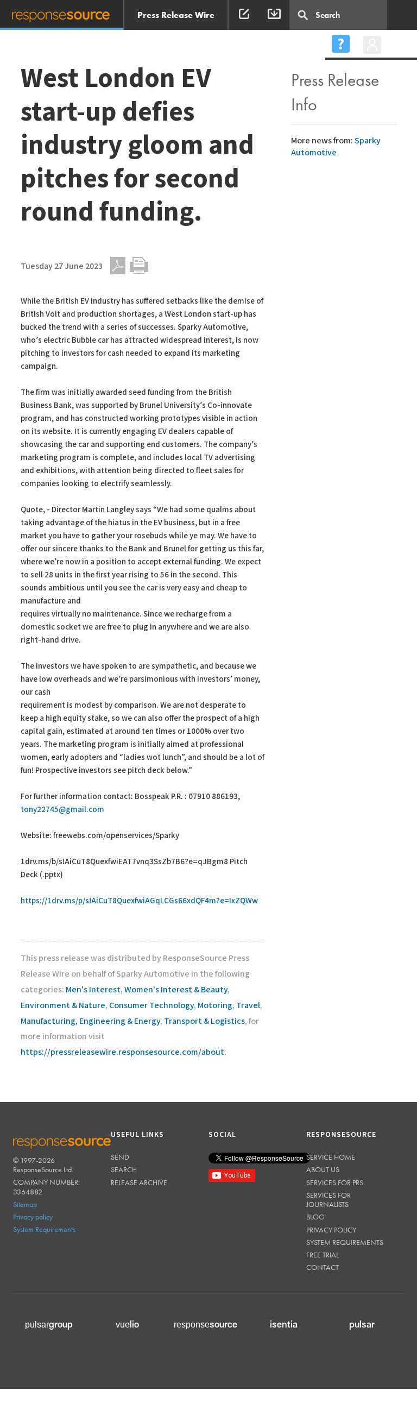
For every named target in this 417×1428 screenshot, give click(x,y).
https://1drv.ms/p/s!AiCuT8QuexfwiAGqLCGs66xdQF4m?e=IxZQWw (139, 901)
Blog (315, 1217)
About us (322, 1169)
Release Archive (139, 1182)
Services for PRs (334, 1182)
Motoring (215, 1005)
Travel (248, 1005)
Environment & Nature (63, 1005)
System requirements (344, 1242)
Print (139, 265)
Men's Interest (93, 990)
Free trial (322, 1255)
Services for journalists (328, 1199)
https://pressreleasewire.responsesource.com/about (122, 1052)
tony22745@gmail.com (62, 809)
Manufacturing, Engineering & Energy (90, 1021)
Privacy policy (33, 1217)
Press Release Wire (175, 15)
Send (120, 1157)
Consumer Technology (151, 1005)
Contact (322, 1267)
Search (124, 1169)
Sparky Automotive (336, 147)
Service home (330, 1157)
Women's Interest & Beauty (176, 990)
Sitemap (25, 1204)
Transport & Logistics (204, 1021)
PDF (117, 265)
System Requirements (44, 1229)
